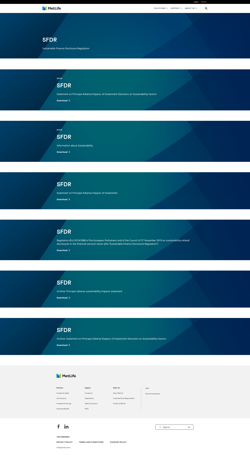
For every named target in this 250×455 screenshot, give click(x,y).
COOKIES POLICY (118, 442)
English (196, 2)
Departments (89, 398)
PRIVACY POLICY (65, 442)
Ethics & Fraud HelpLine (152, 394)
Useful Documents (91, 403)
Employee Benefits (63, 409)
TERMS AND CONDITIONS (91, 442)
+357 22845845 (63, 437)
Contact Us (88, 393)
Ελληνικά (203, 2)
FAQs (87, 409)
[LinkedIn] (66, 426)
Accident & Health (63, 393)
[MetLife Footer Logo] (66, 377)
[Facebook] (59, 426)
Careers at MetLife (119, 403)
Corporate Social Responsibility (124, 398)
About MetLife (118, 393)
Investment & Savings (64, 403)
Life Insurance (61, 398)
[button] (161, 8)
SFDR (147, 388)
